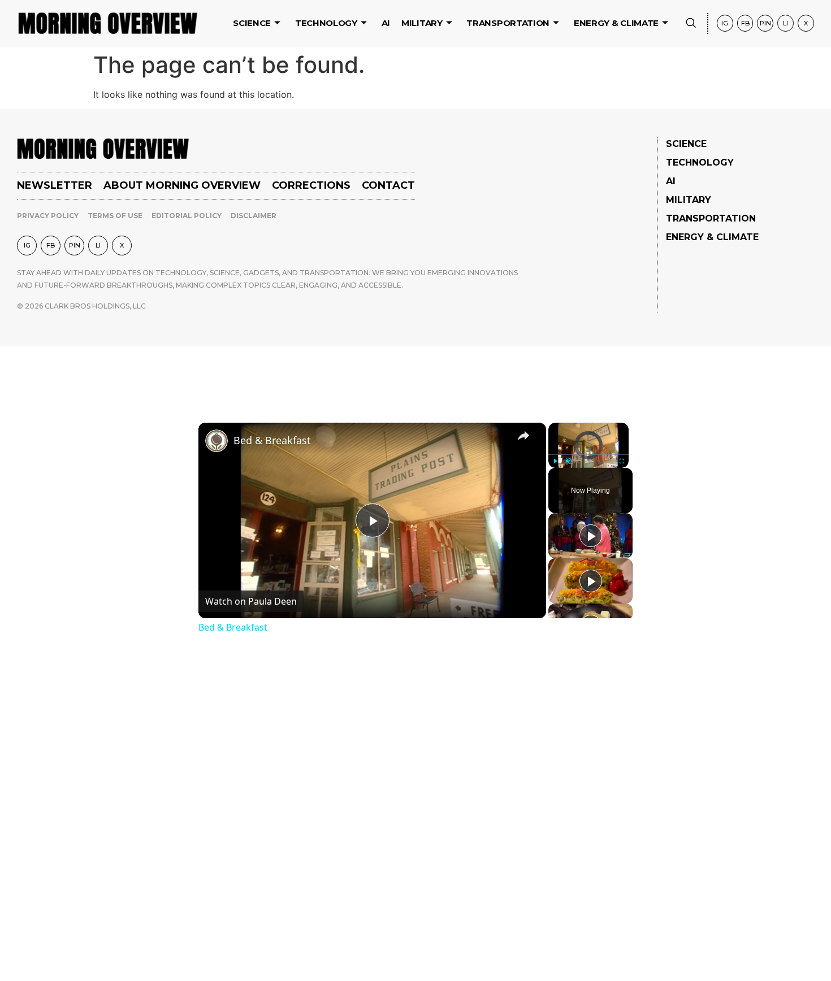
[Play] (555, 461)
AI (386, 23)
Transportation (507, 23)
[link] (216, 440)
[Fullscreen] (622, 461)
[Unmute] (568, 461)
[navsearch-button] (691, 23)
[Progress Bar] (588, 454)
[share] (523, 436)
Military (422, 23)
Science (252, 23)
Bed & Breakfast (272, 440)
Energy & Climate (616, 23)
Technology (326, 23)
